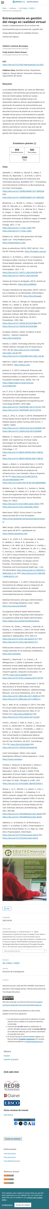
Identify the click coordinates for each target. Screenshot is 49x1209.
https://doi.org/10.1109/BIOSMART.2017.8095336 (23, 191)
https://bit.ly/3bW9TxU (22, 714)
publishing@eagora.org (34, 1041)
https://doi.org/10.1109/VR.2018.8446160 (20, 747)
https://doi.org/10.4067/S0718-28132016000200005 (24, 482)
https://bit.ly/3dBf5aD (27, 284)
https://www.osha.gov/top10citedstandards (21, 621)
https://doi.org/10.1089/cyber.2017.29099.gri (22, 696)
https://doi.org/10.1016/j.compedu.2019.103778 (23, 678)
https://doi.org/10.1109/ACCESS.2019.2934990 (22, 428)
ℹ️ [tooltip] (35, 143)
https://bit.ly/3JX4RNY (19, 675)
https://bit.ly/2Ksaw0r (32, 296)
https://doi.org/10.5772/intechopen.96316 (20, 835)
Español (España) (11, 1059)
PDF (7, 908)
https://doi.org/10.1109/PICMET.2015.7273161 (22, 407)
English (7, 1056)
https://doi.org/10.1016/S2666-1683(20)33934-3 (23, 783)
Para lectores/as (10, 1153)
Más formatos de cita (12, 951)
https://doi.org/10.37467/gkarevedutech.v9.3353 (23, 64)
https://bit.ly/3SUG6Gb (20, 744)
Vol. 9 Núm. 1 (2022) (26, 8)
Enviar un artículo (13, 1139)
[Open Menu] (2, 2)
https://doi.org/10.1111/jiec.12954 (17, 228)
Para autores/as (10, 1157)
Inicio (5, 8)
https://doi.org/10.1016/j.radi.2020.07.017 (20, 639)
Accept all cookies (23, 1205)
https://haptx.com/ (22, 365)
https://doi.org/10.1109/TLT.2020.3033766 (20, 272)
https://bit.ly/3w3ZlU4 (12, 338)
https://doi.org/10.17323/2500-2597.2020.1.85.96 (23, 356)
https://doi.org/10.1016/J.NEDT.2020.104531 (21, 504)
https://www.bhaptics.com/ (14, 242)
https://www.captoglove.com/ (15, 533)
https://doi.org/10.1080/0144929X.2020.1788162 (23, 452)
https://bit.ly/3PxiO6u (12, 654)
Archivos (13, 8)
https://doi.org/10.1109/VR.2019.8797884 (20, 323)
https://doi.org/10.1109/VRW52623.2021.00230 (22, 814)
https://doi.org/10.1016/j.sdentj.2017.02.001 (21, 717)
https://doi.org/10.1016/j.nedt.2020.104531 (21, 507)
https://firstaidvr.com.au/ (35, 251)
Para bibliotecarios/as (12, 1161)
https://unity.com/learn (12, 759)
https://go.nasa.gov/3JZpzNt (14, 606)
